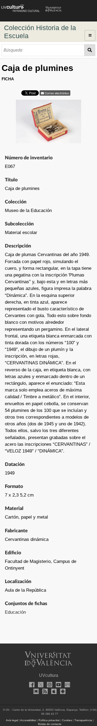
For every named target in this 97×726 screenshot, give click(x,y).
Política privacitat (49, 720)
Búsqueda (89, 50)
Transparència (83, 720)
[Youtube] (57, 685)
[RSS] (44, 692)
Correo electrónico (56, 93)
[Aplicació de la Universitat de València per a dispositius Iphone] (53, 692)
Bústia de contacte (49, 724)
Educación (15, 612)
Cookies (67, 720)
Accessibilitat (28, 720)
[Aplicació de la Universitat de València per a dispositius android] (62, 692)
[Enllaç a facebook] (31, 685)
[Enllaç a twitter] (40, 685)
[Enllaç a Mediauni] (66, 685)
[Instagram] (48, 685)
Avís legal (12, 720)
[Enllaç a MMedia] (35, 692)
